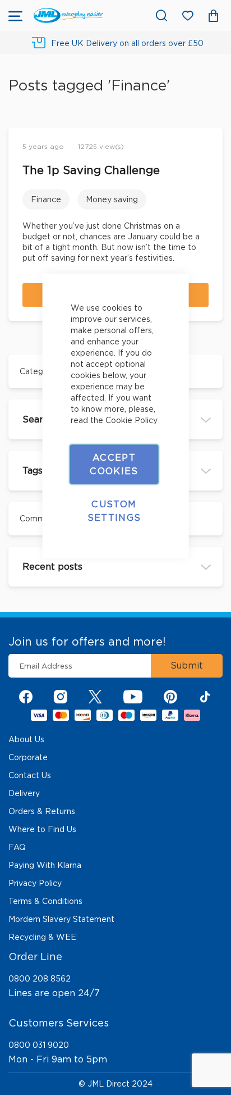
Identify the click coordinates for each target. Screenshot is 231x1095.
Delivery (24, 793)
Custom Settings (114, 510)
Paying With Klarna (44, 865)
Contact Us (29, 775)
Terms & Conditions (45, 901)
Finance (46, 199)
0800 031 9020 (38, 1045)
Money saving (112, 199)
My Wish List (193, 17)
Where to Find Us (42, 829)
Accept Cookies (114, 464)
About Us (26, 739)
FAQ (17, 847)
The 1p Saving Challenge (91, 170)
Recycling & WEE (42, 937)
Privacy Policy (35, 883)
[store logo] (68, 15)
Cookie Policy (131, 419)
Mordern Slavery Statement (61, 919)
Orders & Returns (41, 811)
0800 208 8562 (39, 978)
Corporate (28, 757)
